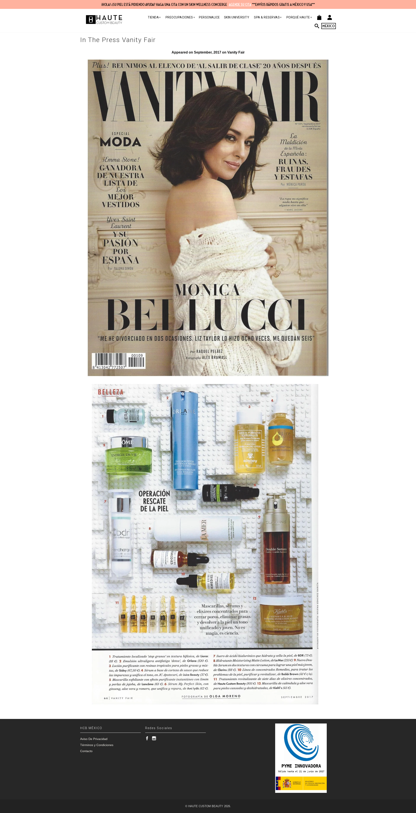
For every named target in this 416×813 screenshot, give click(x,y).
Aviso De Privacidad (93, 739)
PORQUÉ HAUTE (299, 17)
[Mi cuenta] (329, 17)
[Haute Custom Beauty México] (104, 19)
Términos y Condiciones (96, 745)
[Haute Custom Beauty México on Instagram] (154, 738)
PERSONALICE (209, 17)
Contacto (86, 751)
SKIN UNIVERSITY (236, 17)
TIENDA (154, 17)
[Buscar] (318, 26)
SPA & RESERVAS (268, 17)
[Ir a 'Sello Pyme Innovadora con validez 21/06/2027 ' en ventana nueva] (301, 758)
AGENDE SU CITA (240, 5)
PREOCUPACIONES (180, 17)
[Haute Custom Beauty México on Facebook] (147, 738)
